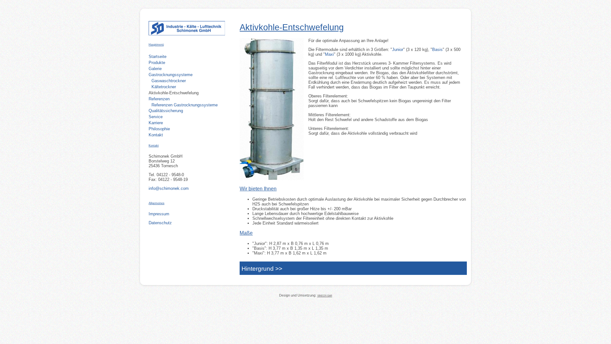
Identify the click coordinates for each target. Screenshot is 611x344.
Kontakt (156, 135)
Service (156, 116)
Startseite (157, 56)
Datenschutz (160, 222)
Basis (437, 49)
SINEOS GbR (324, 295)
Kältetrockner (163, 86)
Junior (397, 49)
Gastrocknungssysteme (171, 74)
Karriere (156, 122)
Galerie (155, 68)
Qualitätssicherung (166, 110)
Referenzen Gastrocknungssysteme (184, 105)
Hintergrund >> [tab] (262, 268)
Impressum (159, 213)
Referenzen (159, 99)
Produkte (157, 62)
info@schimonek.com (169, 188)
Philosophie (159, 128)
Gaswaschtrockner (168, 80)
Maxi (329, 54)
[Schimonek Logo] (187, 34)
